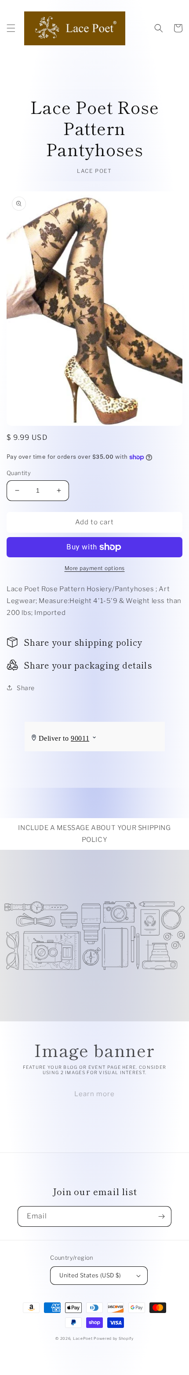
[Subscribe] (161, 1216)
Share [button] (26, 687)
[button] (11, 28)
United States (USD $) (90, 1275)
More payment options (95, 568)
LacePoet (83, 1338)
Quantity (19, 472)
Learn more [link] (94, 1094)
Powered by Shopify (114, 1338)
